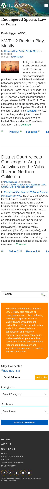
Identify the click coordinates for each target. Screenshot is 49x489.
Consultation (17, 57)
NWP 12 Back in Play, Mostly (23, 43)
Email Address (11, 377)
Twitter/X (10, 473)
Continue (25, 124)
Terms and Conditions (12, 462)
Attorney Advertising (32, 478)
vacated (31, 110)
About (6, 444)
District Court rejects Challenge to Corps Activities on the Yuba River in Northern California (22, 166)
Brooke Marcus (33, 51)
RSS (29, 473)
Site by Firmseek (8, 481)
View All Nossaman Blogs (24, 422)
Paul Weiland (10, 182)
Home (5, 439)
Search (7, 293)
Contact (8, 449)
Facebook (16, 473)
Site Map (5, 459)
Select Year (9, 411)
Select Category (12, 394)
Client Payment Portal (12, 456)
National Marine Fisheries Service (17, 187)
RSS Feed (14, 371)
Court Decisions (32, 185)
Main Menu (46, 5)
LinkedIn (4, 473)
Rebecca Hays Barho (14, 51)
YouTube (23, 473)
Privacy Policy (8, 465)
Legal (43, 185)
